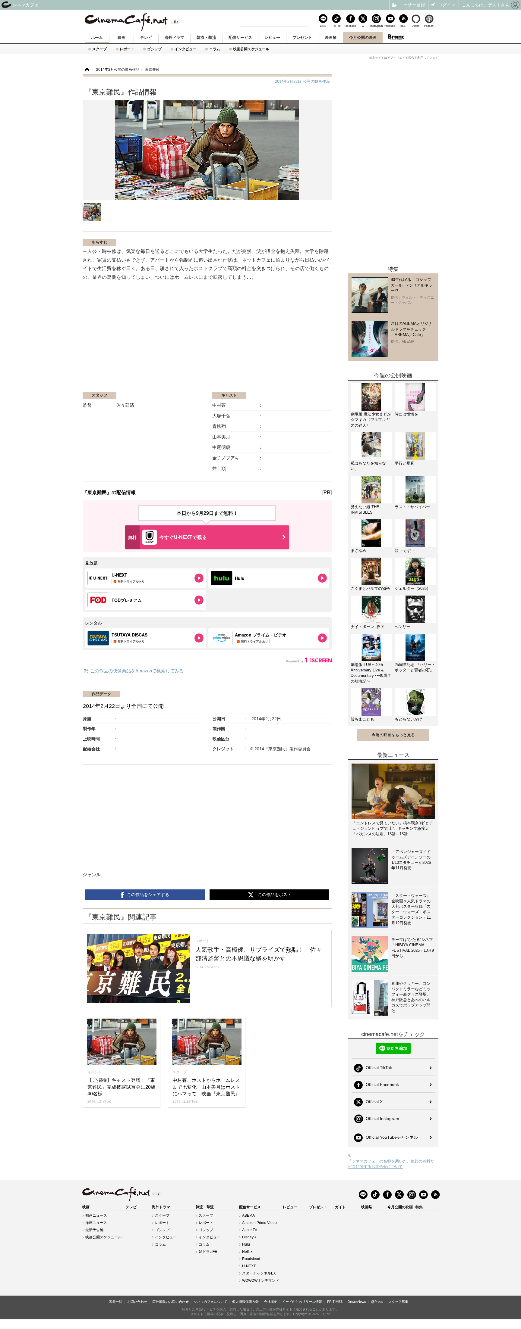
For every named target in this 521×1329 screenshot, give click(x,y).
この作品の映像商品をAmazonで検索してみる (137, 670)
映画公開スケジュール (251, 49)
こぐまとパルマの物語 (370, 588)
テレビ (146, 37)
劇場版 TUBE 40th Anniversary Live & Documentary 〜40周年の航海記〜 (371, 672)
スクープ (99, 49)
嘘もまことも (362, 719)
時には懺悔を (406, 414)
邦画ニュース (96, 1215)
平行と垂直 (404, 463)
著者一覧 (115, 1301)
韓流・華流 (206, 37)
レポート (127, 49)
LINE (323, 25)
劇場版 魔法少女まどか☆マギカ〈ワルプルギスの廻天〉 (371, 419)
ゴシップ (154, 49)
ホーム (97, 37)
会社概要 (270, 1301)
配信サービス (240, 37)
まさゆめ (358, 550)
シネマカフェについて (210, 1301)
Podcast (429, 25)
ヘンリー (402, 626)
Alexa (415, 25)
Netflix (247, 1252)
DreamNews (357, 1301)
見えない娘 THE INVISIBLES (365, 510)
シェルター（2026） (413, 588)
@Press (377, 1301)
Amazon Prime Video (259, 1223)
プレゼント (302, 37)
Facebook (350, 25)
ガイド (340, 1207)
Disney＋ (249, 1237)
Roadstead (251, 1259)
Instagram (376, 25)
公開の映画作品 (302, 81)
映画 (121, 37)
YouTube (389, 25)
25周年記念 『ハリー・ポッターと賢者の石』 (415, 667)
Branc (396, 37)
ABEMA (248, 1215)
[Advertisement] (154, 343)
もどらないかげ (408, 719)
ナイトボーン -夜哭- (368, 626)
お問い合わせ (137, 1301)
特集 (419, 1207)
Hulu (246, 1244)
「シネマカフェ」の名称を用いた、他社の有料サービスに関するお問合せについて (393, 1164)
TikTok (336, 25)
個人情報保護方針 (245, 1301)
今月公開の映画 (363, 37)
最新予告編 (94, 1230)
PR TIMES (335, 1301)
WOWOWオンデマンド (260, 1280)
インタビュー (185, 49)
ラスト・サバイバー (412, 507)
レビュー (272, 37)
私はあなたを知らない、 (368, 466)
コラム (214, 49)
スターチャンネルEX (259, 1273)
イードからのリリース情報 (302, 1301)
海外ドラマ (174, 37)
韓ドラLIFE (208, 1252)
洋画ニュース (96, 1223)
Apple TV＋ (251, 1230)
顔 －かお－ (405, 550)
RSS (403, 25)
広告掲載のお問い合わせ (170, 1301)
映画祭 (330, 37)
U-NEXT (249, 1266)
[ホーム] (86, 69)
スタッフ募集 (398, 1301)
